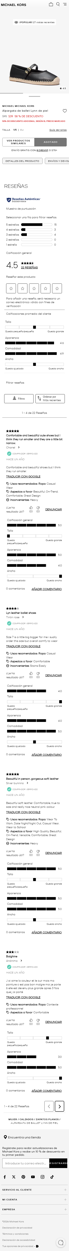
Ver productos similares (18, 142)
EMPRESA (8, 1209)
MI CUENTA (9, 1199)
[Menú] (65, 4)
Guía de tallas (58, 129)
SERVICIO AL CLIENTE (17, 1189)
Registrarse (58, 1163)
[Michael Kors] (13, 4)
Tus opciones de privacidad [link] (17, 1246)
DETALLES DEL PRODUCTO (22, 160)
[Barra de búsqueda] (58, 4)
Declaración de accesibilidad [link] (18, 1239)
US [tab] (15, 129)
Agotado (51, 142)
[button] (61, 1243)
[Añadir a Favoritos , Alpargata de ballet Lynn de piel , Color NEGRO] (65, 111)
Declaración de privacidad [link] (17, 1227)
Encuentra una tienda (24, 1137)
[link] (4, 1177)
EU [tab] (22, 129)
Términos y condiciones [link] (15, 1233)
